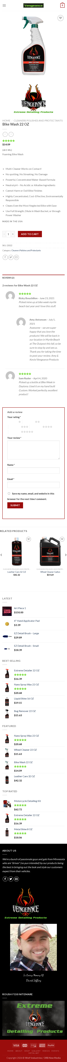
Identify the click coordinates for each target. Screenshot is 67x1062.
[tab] (33, 278)
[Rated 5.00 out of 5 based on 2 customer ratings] (33, 140)
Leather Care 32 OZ (16, 572)
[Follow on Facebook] (5, 879)
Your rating (14, 417)
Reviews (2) (8, 278)
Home (6, 120)
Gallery (36, 1051)
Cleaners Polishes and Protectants (38, 120)
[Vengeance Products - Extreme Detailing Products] (33, 5)
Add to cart (30, 233)
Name (11, 465)
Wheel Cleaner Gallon (50, 572)
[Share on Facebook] (5, 257)
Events (55, 1051)
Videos (46, 1051)
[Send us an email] (16, 879)
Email (10, 479)
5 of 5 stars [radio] (14, 431)
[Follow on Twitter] (10, 879)
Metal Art (34, 1053)
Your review (14, 438)
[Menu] (4, 5)
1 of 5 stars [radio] (12, 421)
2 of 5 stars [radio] (28, 421)
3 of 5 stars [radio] (14, 426)
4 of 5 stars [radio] (36, 426)
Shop (27, 1051)
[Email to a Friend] (16, 257)
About (18, 1051)
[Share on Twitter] (10, 257)
